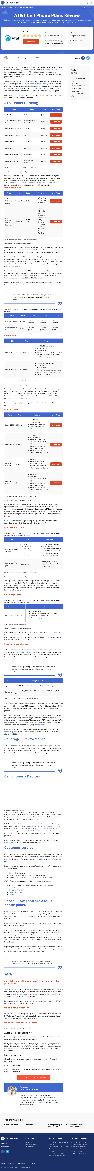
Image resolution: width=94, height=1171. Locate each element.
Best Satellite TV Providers (57, 1153)
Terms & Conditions (8, 1164)
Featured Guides (56, 1138)
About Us (4, 1143)
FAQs (72, 96)
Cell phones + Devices (78, 86)
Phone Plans (30, 1125)
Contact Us (5, 1146)
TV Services (29, 1147)
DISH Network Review (78, 1153)
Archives (33, 1164)
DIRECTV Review (76, 1151)
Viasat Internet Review (78, 1147)
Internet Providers (31, 1144)
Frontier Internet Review (79, 1144)
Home (3, 7)
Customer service (77, 88)
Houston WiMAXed (11, 1125)
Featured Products (79, 1138)
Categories (30, 1138)
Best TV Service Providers (57, 1155)
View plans (31, 41)
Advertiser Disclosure (87, 8)
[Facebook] (3, 1151)
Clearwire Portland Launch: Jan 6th (77, 1125)
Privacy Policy (22, 1164)
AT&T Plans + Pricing (78, 78)
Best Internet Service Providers (59, 1147)
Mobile (10, 7)
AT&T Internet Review (78, 1142)
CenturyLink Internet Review (80, 1149)
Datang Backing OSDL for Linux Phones (57, 1125)
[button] (87, 3)
